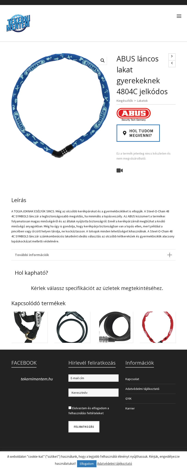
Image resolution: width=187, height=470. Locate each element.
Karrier (130, 408)
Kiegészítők (125, 101)
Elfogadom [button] (87, 464)
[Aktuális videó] (120, 170)
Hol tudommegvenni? (141, 133)
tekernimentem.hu (37, 378)
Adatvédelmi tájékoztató (142, 389)
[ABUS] (134, 114)
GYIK (128, 398)
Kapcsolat (132, 379)
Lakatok (142, 101)
